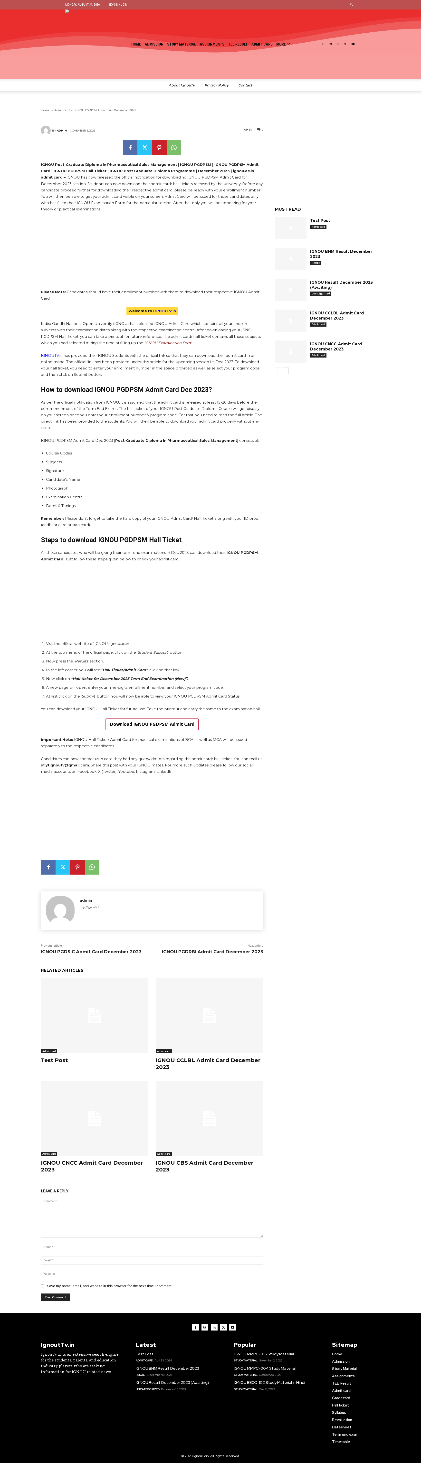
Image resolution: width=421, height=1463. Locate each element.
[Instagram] (330, 44)
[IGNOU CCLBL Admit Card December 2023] (209, 1015)
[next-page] (286, 371)
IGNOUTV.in (52, 355)
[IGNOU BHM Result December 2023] (290, 259)
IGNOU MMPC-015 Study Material (264, 1354)
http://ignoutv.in (90, 907)
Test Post (54, 1060)
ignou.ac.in (119, 643)
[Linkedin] (338, 44)
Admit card (49, 1051)
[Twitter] (345, 44)
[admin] (46, 130)
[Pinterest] (159, 147)
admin (62, 130)
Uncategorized (321, 293)
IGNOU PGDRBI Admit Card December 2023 (212, 951)
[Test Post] (94, 1015)
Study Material (246, 1360)
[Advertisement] (152, 253)
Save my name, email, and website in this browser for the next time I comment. (109, 1286)
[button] (352, 5)
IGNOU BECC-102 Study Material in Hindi (269, 1382)
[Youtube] (353, 44)
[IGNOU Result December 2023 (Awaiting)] (290, 290)
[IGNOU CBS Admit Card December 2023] (209, 1118)
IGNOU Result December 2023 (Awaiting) (172, 1382)
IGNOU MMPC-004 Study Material (265, 1368)
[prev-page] (278, 371)
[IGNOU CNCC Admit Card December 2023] (94, 1118)
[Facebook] (323, 44)
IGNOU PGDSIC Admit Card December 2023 (91, 951)
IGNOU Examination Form (168, 342)
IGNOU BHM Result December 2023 (167, 1368)
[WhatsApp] (174, 147)
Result (316, 262)
